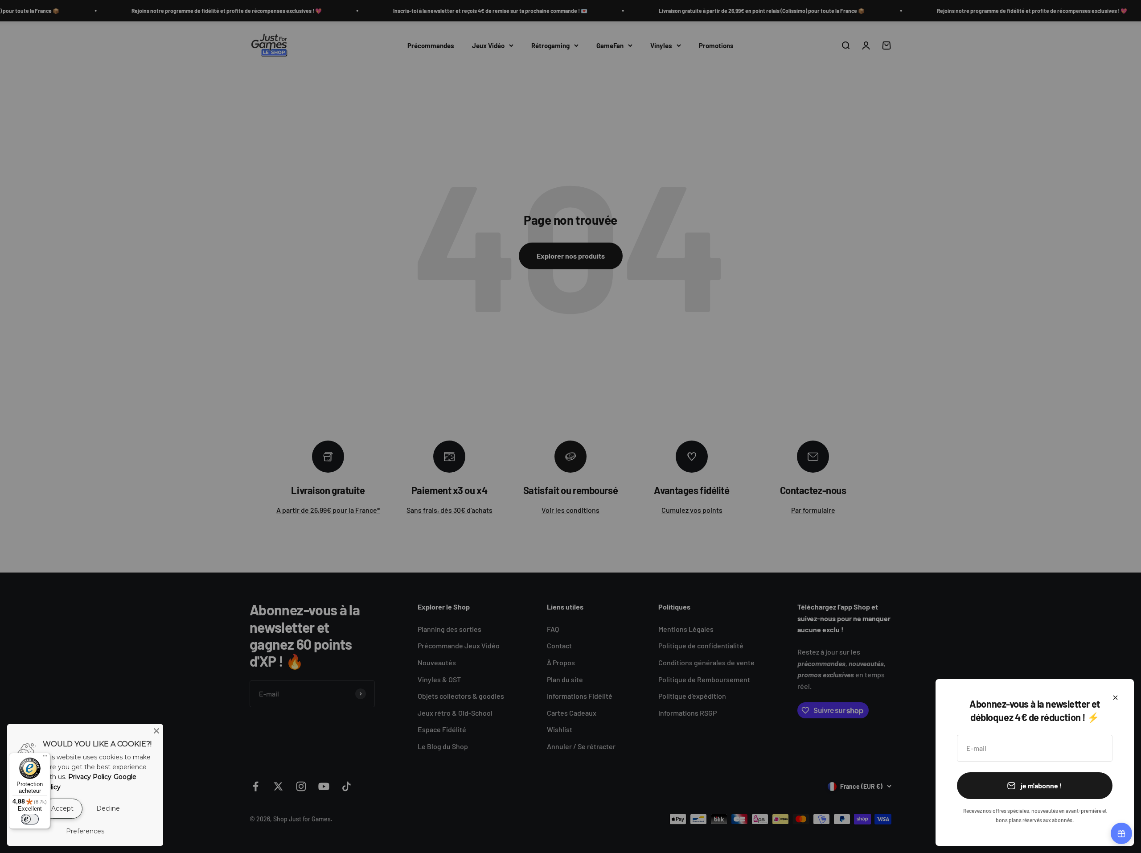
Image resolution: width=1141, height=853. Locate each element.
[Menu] (45, 758)
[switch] (30, 819)
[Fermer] (1115, 697)
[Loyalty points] (1121, 833)
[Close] (156, 730)
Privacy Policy (89, 777)
